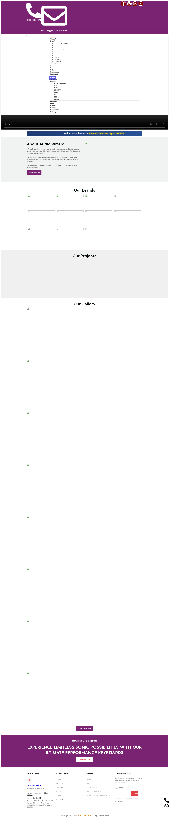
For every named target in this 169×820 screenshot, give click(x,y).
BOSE (55, 96)
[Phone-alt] (166, 800)
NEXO (56, 94)
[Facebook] (123, 3)
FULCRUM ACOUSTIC (62, 43)
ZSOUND (56, 91)
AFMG (56, 87)
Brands (53, 41)
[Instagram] (129, 3)
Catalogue (54, 74)
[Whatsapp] (166, 806)
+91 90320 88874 (34, 785)
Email (117, 789)
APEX (55, 85)
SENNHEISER (57, 89)
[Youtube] (140, 3)
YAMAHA (58, 62)
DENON (56, 98)
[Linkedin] (135, 3)
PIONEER (56, 92)
